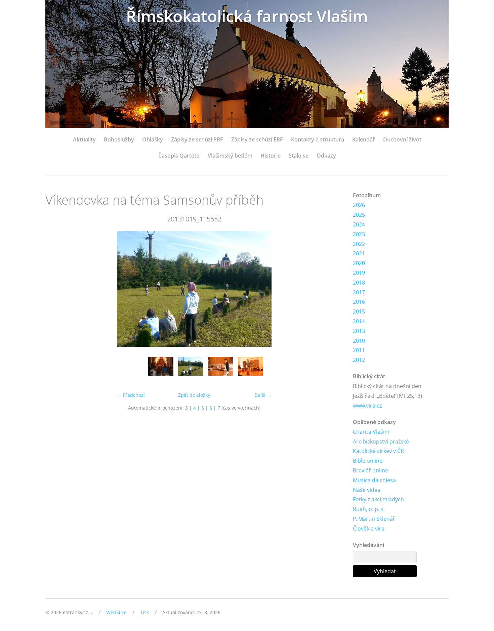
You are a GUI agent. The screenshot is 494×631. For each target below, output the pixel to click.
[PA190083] (250, 369)
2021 (359, 253)
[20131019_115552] (190, 369)
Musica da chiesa (374, 480)
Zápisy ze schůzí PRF (197, 139)
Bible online (367, 460)
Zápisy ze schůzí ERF (257, 139)
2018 (359, 282)
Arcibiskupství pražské (381, 441)
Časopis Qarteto (179, 155)
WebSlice (116, 612)
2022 (359, 244)
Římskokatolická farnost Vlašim (247, 16)
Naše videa (366, 490)
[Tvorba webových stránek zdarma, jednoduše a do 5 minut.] (91, 613)
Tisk (144, 612)
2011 (359, 350)
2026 (359, 205)
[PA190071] (220, 369)
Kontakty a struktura (317, 139)
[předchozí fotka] (56, 289)
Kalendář (363, 139)
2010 (359, 340)
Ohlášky (152, 139)
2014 (359, 321)
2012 (359, 360)
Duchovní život (402, 139)
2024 (359, 224)
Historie (270, 155)
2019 (359, 273)
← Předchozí (131, 395)
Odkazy (326, 155)
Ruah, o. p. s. (369, 509)
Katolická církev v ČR (378, 451)
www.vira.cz (367, 405)
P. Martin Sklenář (374, 518)
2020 (359, 263)
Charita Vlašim (371, 431)
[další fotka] (331, 289)
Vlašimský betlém (230, 155)
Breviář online (370, 470)
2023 (359, 234)
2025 (359, 214)
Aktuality (84, 139)
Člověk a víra (368, 528)
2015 (359, 311)
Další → (263, 395)
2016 (359, 301)
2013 (359, 331)
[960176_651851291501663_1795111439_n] (160, 369)
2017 (359, 292)
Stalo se (298, 155)
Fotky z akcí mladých (378, 499)
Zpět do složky (194, 395)
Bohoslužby (119, 139)
